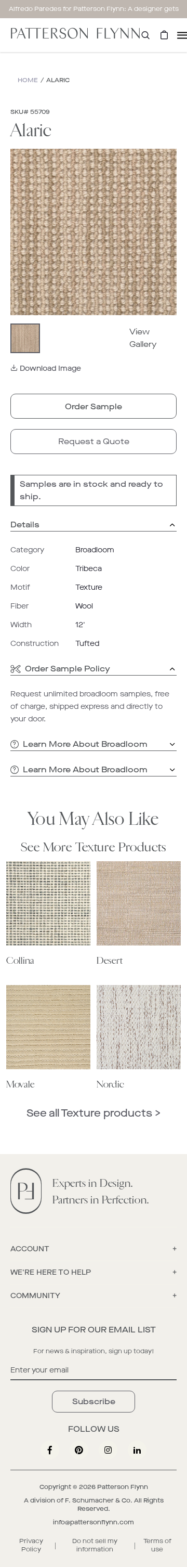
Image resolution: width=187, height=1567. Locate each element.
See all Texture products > (93, 1113)
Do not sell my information (94, 1545)
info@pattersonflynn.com (93, 1522)
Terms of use (157, 1545)
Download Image (50, 368)
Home (28, 80)
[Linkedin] (137, 1450)
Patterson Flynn (122, 1487)
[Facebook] (50, 1450)
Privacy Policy (31, 1545)
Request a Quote (93, 441)
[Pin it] (79, 1450)
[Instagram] (108, 1450)
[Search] (145, 35)
